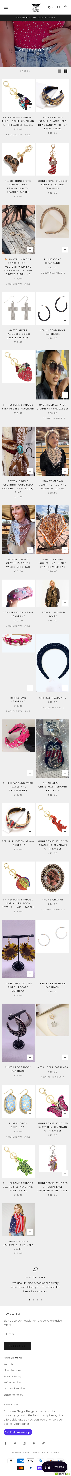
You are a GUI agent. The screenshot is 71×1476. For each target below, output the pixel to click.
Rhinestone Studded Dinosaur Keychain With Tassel (53, 845)
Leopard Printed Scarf (53, 614)
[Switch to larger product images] (59, 71)
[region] (35, 1280)
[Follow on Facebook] (5, 1443)
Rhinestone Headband (52, 261)
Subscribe (17, 1346)
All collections (12, 1370)
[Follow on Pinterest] (34, 1443)
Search (8, 1364)
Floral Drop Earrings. (18, 1125)
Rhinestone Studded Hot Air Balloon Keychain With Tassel (18, 903)
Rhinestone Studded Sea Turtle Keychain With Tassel (18, 1186)
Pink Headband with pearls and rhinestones (18, 786)
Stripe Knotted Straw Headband (18, 843)
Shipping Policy (13, 1395)
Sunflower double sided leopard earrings (18, 987)
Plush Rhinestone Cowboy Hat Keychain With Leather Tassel (18, 186)
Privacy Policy (12, 1376)
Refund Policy (12, 1382)
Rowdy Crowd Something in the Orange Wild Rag (53, 563)
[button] (50, 7)
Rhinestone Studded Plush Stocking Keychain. (53, 184)
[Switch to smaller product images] (65, 71)
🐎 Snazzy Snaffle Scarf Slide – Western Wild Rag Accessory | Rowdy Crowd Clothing (18, 267)
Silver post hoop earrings (18, 1069)
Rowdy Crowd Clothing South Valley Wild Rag (18, 563)
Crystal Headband (52, 697)
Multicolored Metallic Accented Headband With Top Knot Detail (52, 123)
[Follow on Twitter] (15, 1443)
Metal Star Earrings (53, 1067)
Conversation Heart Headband (18, 614)
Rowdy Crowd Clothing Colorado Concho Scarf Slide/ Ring (18, 487)
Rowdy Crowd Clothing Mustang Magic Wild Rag (53, 485)
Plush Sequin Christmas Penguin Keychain (52, 786)
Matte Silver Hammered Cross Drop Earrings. (18, 334)
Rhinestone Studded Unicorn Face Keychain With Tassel (53, 1186)
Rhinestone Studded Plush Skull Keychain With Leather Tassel (18, 121)
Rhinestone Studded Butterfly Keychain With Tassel (53, 1127)
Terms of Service (14, 1388)
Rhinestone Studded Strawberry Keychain (18, 406)
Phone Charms (53, 899)
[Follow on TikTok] (43, 1443)
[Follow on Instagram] (24, 1443)
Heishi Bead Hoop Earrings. (53, 332)
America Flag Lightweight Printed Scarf (18, 1245)
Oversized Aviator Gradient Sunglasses (53, 406)
